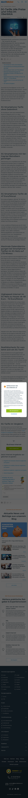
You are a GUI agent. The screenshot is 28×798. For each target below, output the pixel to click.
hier (8, 406)
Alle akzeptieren (14, 410)
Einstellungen (14, 413)
